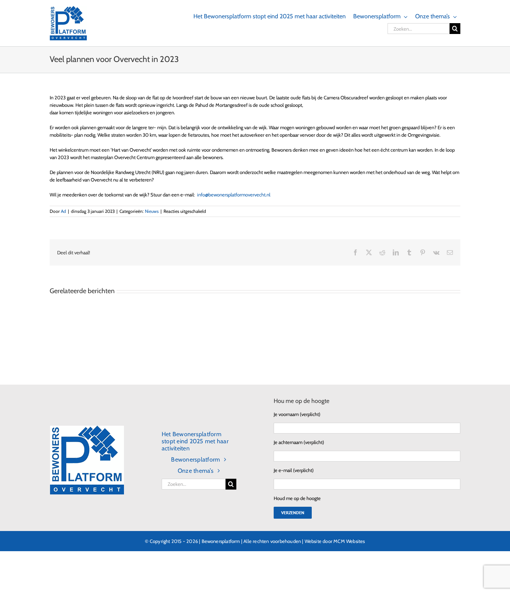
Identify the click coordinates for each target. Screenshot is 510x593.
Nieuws (152, 211)
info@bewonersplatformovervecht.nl (233, 195)
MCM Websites (349, 541)
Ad (63, 211)
